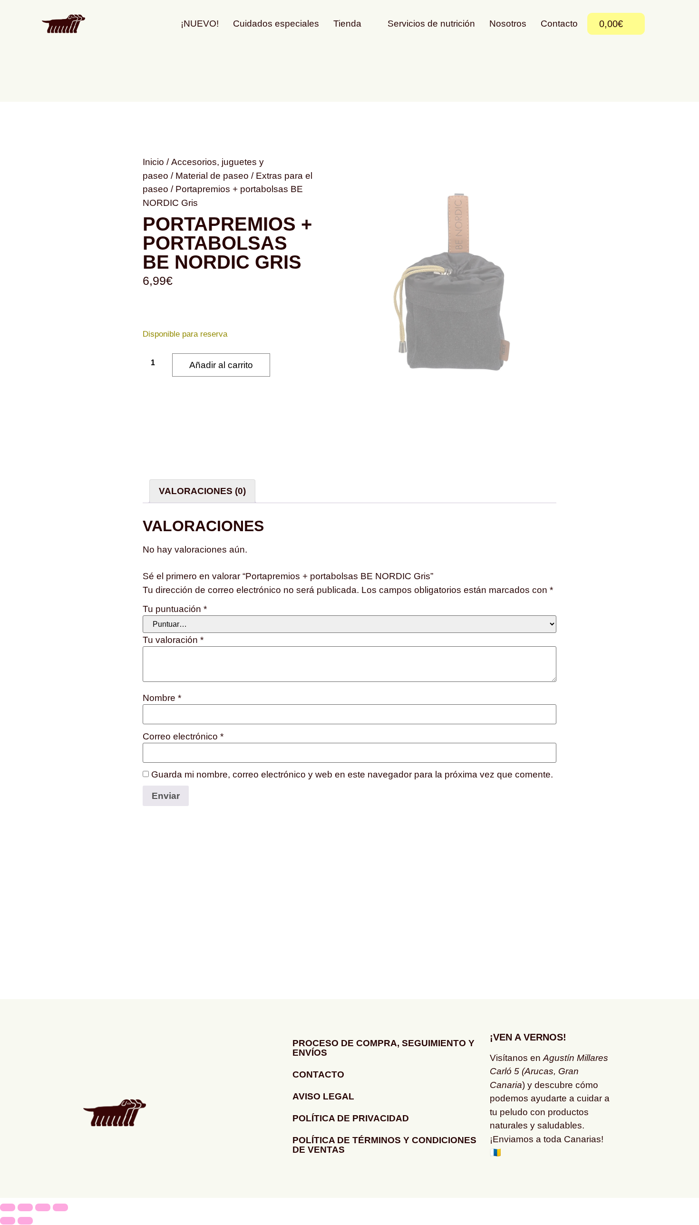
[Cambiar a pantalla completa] (25, 1207)
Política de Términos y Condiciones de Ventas (384, 1145)
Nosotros (507, 24)
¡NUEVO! (200, 24)
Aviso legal (323, 1096)
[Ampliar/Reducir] (7, 1207)
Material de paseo (212, 176)
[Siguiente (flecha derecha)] (25, 1221)
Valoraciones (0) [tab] (202, 491)
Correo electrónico (183, 736)
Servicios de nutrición (431, 24)
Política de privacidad (350, 1118)
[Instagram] (502, 1181)
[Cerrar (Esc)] (60, 1207)
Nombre (162, 697)
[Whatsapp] (528, 1181)
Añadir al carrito (221, 365)
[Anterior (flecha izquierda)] (7, 1221)
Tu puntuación (175, 608)
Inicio (153, 162)
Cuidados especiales (276, 24)
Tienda (347, 24)
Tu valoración (173, 639)
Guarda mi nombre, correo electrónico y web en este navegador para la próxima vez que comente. (352, 774)
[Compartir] (42, 1207)
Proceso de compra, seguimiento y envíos (383, 1048)
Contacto (559, 24)
